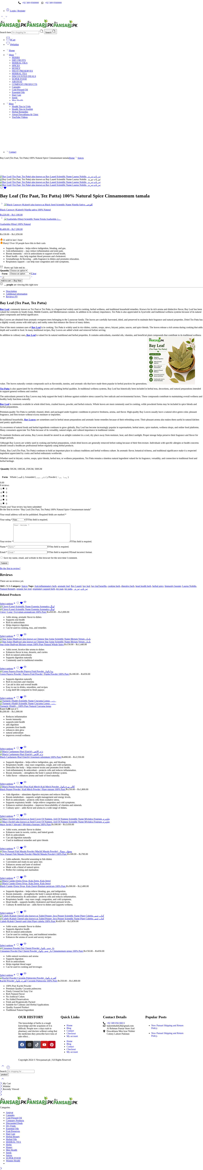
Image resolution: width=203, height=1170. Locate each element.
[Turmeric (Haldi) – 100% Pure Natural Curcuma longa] (101, 702)
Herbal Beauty (13, 1136)
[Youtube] (44, 1044)
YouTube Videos (20, 117)
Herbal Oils (11, 1139)
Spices (81, 158)
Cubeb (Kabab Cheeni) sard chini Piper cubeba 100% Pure (28, 921)
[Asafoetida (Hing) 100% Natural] (2, 219)
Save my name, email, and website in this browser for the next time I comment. (40, 558)
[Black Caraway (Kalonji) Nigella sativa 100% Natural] (2, 204)
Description (11, 291)
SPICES (16, 65)
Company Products (15, 1120)
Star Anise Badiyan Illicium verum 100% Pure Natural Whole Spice (32, 644)
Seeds (14, 97)
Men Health (17, 100)
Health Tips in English (22, 109)
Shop (11, 55)
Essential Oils (18, 92)
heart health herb (143, 586)
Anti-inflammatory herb (45, 586)
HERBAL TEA (19, 73)
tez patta (68, 589)
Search (48, 32)
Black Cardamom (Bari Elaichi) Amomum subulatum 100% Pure (31, 757)
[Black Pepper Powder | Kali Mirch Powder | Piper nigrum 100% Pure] (101, 786)
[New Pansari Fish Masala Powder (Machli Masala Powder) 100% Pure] (101, 851)
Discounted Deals (14, 1123)
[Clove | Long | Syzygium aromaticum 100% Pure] (101, 608)
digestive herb (127, 586)
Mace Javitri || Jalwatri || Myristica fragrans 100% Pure (25, 824)
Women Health (13, 1160)
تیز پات (84, 589)
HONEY (16, 68)
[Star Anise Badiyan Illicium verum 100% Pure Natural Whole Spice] (101, 640)
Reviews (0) (11, 296)
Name (3, 546)
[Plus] (1, 277)
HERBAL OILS (19, 63)
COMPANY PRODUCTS (24, 84)
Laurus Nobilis (189, 586)
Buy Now (17, 281)
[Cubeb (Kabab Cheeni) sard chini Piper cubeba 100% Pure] (101, 917)
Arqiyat (9, 1112)
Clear (33, 273)
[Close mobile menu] (1, 1095)
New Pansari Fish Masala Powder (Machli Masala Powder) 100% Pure (33, 854)
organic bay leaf (24, 589)
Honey (9, 1147)
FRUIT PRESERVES (22, 71)
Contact (12, 152)
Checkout (71, 1033)
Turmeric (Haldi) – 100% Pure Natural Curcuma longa (25, 706)
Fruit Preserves (13, 1131)
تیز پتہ (76, 589)
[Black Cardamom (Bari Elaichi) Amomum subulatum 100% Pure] (101, 753)
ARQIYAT (17, 81)
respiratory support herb (44, 589)
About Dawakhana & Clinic (25, 114)
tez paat (59, 589)
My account (72, 1036)
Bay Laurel (76, 586)
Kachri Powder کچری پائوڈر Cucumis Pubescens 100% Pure (29, 981)
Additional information (16, 294)
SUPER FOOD (19, 79)
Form (4, 273)
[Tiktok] (37, 1044)
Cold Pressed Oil (20, 89)
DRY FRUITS (19, 60)
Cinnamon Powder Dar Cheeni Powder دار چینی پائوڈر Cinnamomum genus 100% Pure (42, 951)
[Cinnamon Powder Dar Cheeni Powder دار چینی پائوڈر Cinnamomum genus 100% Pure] (101, 948)
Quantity (4, 270)
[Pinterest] (51, 1044)
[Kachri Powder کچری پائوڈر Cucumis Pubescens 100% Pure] (101, 978)
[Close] (1, 1083)
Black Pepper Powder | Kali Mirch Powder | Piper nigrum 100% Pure (33, 789)
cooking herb (114, 586)
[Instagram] (29, 1044)
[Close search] (2, 1080)
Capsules (16, 87)
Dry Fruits (11, 1126)
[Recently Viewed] (8, 1068)
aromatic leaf (64, 586)
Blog (11, 104)
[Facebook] (22, 1044)
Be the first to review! (10, 568)
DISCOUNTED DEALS (24, 76)
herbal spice (157, 586)
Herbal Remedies (20, 112)
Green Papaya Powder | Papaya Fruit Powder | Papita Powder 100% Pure (34, 674)
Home (12, 50)
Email (3, 552)
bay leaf (86, 586)
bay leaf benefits (99, 586)
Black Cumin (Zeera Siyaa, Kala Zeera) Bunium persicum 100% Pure (33, 886)
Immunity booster (173, 586)
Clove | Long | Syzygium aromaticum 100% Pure (23, 612)
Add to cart (6, 281)
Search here (6, 32)
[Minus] (32, 277)
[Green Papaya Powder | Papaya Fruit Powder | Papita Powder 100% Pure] (101, 671)
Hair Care (16, 95)
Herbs (9, 1144)
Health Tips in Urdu (21, 106)
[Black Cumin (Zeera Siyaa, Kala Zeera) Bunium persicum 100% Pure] (101, 882)
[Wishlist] (3, 188)
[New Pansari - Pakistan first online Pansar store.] (39, 27)
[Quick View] (24, 603)
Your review (6, 541)
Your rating (6, 519)
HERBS (16, 57)
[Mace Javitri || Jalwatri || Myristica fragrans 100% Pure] (101, 820)
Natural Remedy (7, 589)
